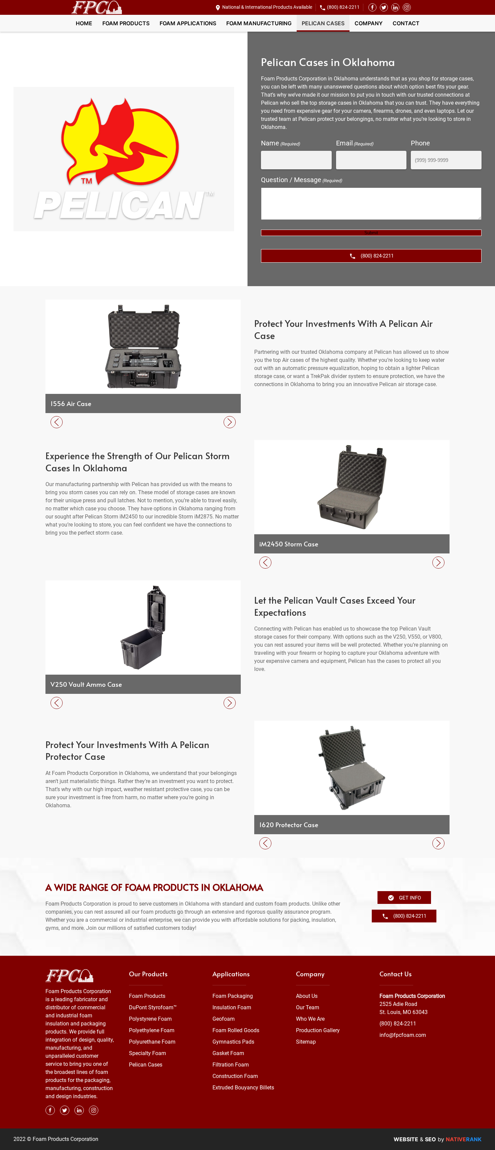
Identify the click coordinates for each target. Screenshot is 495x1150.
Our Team (307, 1007)
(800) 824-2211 (343, 7)
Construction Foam (235, 1076)
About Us (307, 996)
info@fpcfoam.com (403, 1035)
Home (84, 23)
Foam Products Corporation (412, 996)
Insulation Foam (231, 1007)
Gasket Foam (228, 1053)
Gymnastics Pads (233, 1042)
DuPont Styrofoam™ (153, 1007)
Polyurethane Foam (152, 1042)
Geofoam (223, 1019)
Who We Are (310, 1019)
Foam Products (126, 23)
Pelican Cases (323, 23)
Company (369, 23)
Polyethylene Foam (151, 1030)
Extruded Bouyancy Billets (243, 1087)
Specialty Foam (147, 1053)
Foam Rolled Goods (235, 1030)
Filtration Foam (230, 1064)
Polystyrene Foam (150, 1019)
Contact (406, 23)
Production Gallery (318, 1030)
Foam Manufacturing (259, 23)
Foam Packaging (232, 996)
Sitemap (306, 1042)
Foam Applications (188, 23)
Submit (371, 232)
